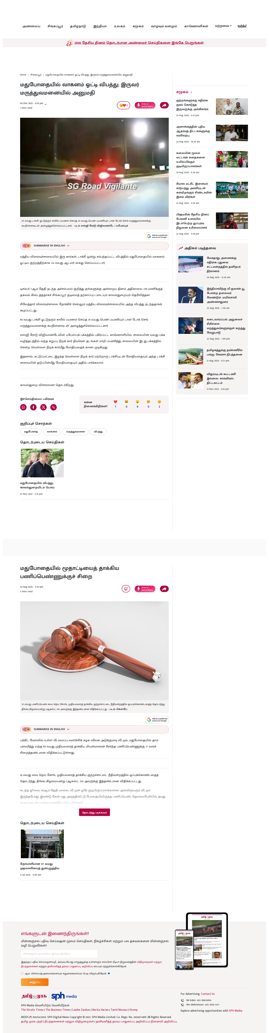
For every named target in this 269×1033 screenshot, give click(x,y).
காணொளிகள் (196, 26)
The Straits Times (32, 1010)
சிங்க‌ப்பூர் (55, 26)
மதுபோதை (31, 431)
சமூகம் (138, 26)
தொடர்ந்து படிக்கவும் (94, 812)
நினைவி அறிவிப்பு (164, 1021)
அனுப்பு (34, 982)
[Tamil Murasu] (34, 996)
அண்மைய (31, 26)
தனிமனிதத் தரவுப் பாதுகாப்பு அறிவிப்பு (70, 966)
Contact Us (208, 993)
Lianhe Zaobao (81, 1010)
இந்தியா (100, 26)
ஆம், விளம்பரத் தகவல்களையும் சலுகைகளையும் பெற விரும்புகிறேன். (67, 973)
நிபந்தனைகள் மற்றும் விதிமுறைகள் (69, 1021)
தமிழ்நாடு (78, 26)
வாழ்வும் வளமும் (164, 26)
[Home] (64, 996)
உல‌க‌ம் (119, 26)
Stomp (133, 1010)
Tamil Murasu (119, 1010)
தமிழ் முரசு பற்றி (31, 1021)
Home (23, 75)
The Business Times (58, 1010)
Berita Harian (100, 1010)
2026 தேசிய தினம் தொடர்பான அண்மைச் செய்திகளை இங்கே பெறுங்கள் (139, 43)
